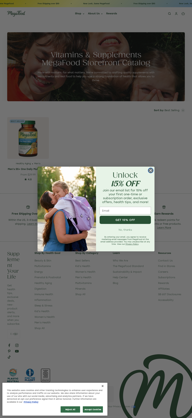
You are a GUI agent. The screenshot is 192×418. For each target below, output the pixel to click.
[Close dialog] (150, 170)
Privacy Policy (31, 402)
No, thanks (125, 229)
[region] (54, 399)
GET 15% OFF (125, 220)
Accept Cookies (92, 409)
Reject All (70, 409)
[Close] (102, 386)
